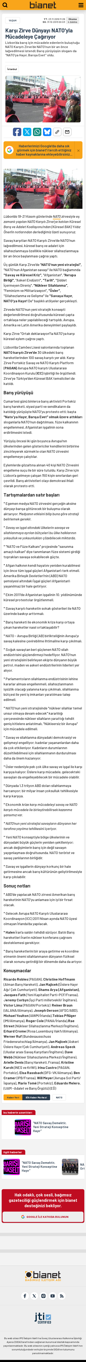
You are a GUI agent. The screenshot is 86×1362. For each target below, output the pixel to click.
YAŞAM (12, 20)
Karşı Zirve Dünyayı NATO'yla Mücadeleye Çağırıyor (39, 33)
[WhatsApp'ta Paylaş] (37, 132)
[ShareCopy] (57, 132)
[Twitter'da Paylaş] (27, 132)
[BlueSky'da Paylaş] (47, 132)
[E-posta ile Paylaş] (67, 132)
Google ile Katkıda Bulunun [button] (47, 1216)
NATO (57, 216)
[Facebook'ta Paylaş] (17, 132)
